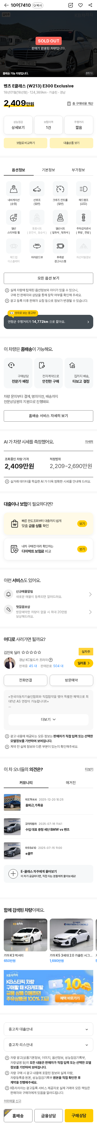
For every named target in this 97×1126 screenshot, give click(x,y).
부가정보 (78, 170)
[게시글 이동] (48, 802)
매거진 (71, 783)
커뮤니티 (26, 783)
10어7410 (26, 5)
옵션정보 (18, 170)
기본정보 (48, 170)
